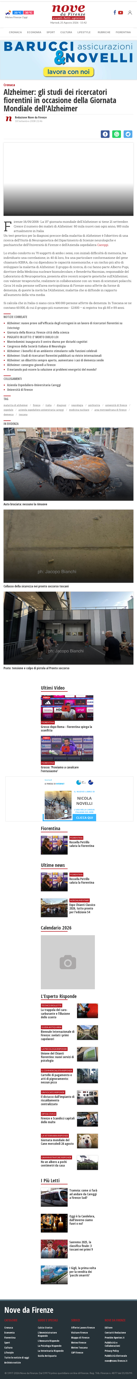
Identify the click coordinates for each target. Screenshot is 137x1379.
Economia (34, 32)
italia (48, 405)
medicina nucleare (79, 410)
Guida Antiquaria (47, 1355)
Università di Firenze (20, 390)
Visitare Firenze (79, 1332)
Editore (108, 1327)
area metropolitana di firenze (110, 410)
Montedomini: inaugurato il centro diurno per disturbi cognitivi (47, 342)
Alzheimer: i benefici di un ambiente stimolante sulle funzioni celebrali (52, 351)
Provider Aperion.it (115, 1337)
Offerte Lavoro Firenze (83, 1327)
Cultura (66, 32)
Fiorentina (123, 32)
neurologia (77, 405)
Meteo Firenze (78, 1342)
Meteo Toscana (79, 1347)
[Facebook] (115, 12)
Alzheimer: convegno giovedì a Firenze (31, 365)
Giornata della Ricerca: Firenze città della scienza (38, 332)
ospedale (8, 410)
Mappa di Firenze (80, 1337)
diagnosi (61, 405)
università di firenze (116, 405)
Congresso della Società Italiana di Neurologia (36, 346)
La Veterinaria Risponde (51, 1350)
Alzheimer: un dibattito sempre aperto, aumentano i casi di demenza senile (55, 360)
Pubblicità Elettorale (116, 1355)
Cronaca (15, 32)
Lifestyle (84, 32)
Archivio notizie (12, 1362)
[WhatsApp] (116, 134)
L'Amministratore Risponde (47, 1334)
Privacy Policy (112, 1350)
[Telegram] (128, 134)
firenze (36, 405)
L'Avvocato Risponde (48, 1340)
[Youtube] (120, 12)
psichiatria (94, 405)
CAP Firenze (77, 1352)
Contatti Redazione (115, 1332)
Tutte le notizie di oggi (16, 1357)
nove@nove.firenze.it (116, 1360)
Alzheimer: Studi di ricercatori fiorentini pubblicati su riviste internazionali (54, 356)
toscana (23, 414)
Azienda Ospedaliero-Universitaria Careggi (34, 385)
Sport (51, 32)
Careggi (102, 245)
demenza (9, 414)
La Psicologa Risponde (49, 1345)
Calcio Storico (45, 1327)
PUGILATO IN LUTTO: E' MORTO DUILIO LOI (33, 337)
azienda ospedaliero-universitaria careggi (41, 410)
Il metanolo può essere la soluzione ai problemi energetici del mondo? (52, 369)
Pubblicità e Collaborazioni (112, 1344)
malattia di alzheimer (16, 405)
